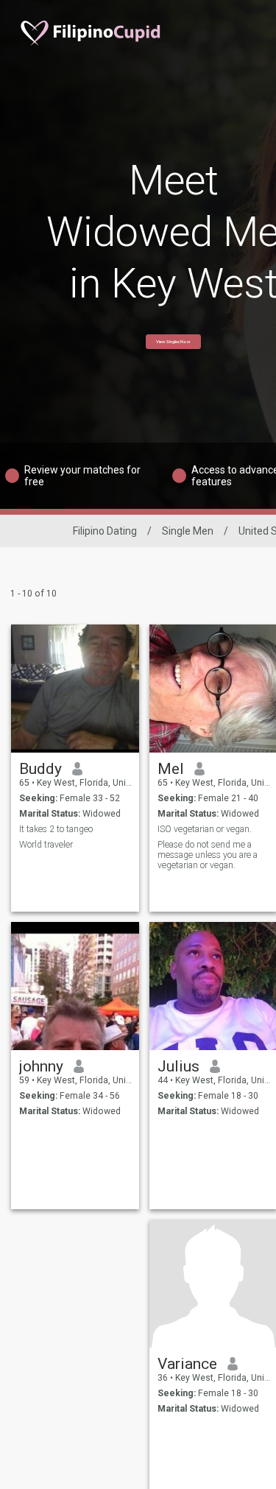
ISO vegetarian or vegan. (205, 829)
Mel (171, 769)
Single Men (187, 531)
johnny (41, 1066)
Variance (187, 1364)
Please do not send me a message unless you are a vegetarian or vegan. (208, 854)
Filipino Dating (105, 531)
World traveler (46, 844)
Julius (178, 1066)
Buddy (40, 769)
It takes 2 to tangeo (56, 829)
